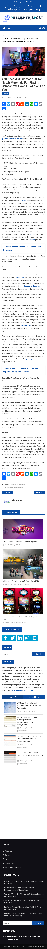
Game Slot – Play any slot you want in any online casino (21, 618)
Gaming (5, 93)
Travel (37, 10)
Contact (9, 6)
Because (23, 201)
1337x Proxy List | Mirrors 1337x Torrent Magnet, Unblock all (30, 755)
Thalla (18, 545)
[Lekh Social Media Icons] (5, 638)
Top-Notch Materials (18, 484)
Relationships (12, 10)
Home (7, 859)
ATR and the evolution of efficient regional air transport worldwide (29, 705)
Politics (40, 8)
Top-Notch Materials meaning (13, 487)
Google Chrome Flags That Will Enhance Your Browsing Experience (9, 492)
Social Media (23, 10)
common (31, 240)
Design (30, 6)
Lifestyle (33, 8)
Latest (13, 697)
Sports (31, 10)
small (32, 234)
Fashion (37, 6)
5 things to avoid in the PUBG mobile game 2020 (21, 581)
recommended (25, 325)
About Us (8, 851)
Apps (15, 6)
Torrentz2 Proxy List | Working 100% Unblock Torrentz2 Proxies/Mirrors (29, 738)
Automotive (22, 6)
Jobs (27, 8)
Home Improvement (11, 8)
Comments (34, 697)
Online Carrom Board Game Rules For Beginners (20, 542)
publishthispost (24, 584)
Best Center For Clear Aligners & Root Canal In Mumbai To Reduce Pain (40, 492)
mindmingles (23, 97)
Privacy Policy (10, 863)
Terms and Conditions (13, 867)
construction (19, 278)
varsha (33, 711)
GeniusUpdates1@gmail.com (22, 690)
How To (21, 8)
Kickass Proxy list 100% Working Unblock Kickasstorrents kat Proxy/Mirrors (27, 721)
